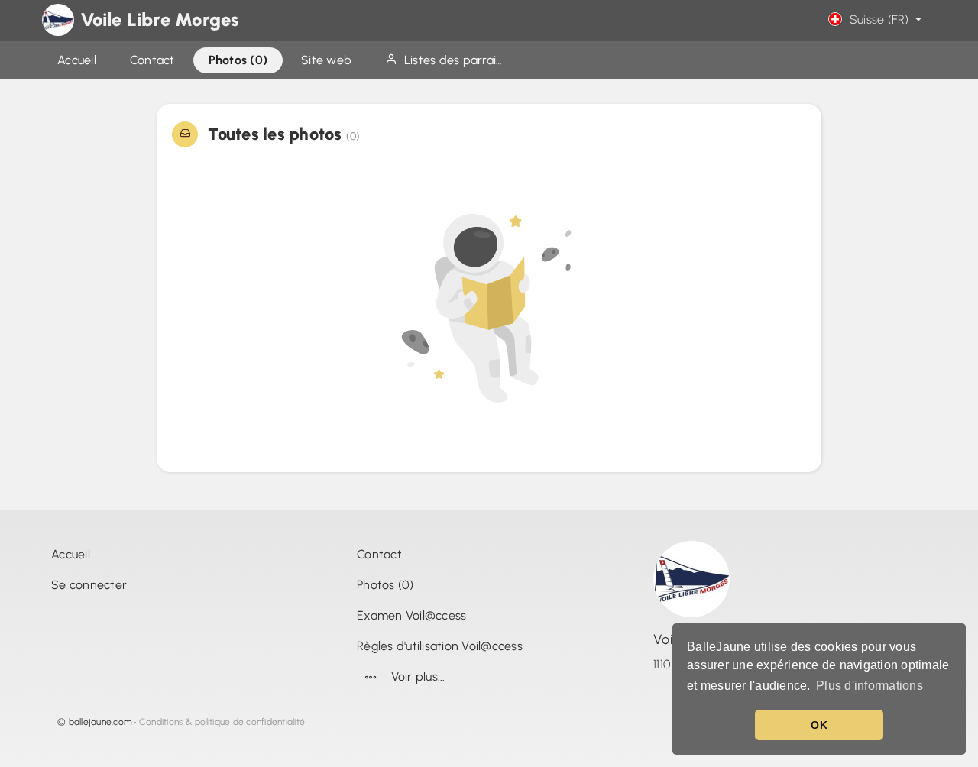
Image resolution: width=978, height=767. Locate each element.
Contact (379, 554)
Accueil (70, 554)
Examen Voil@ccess (411, 615)
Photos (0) (385, 585)
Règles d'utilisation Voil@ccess (440, 646)
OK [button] (819, 725)
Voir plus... (418, 676)
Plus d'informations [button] (869, 685)
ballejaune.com (101, 722)
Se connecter (89, 585)
